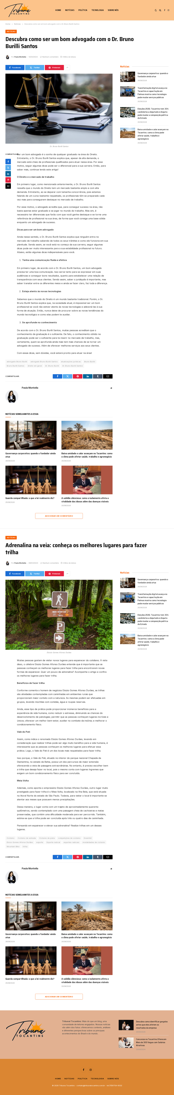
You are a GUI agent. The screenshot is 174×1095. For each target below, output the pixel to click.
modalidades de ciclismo (94, 842)
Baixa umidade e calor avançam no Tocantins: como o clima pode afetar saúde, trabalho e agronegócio (86, 455)
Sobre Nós (113, 10)
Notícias (69, 10)
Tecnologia (97, 10)
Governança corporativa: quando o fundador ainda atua (30, 455)
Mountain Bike (13, 846)
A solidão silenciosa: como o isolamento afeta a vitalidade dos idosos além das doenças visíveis (85, 499)
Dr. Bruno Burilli (52, 366)
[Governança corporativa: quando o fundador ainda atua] (31, 435)
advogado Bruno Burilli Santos (44, 361)
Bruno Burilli (89, 361)
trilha (25, 846)
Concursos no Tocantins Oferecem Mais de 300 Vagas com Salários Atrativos (151, 1042)
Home (58, 10)
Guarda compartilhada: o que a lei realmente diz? (29, 498)
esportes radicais (71, 842)
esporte (39, 842)
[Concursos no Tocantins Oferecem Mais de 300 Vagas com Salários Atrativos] (126, 1043)
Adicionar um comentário (59, 516)
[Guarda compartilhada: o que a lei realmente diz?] (31, 480)
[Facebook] (8, 161)
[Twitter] (8, 167)
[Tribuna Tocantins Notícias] (18, 10)
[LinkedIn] (8, 173)
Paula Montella (20, 57)
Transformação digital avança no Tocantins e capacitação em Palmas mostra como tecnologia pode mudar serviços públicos (152, 93)
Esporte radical (53, 842)
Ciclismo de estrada (27, 838)
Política (82, 10)
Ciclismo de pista (47, 838)
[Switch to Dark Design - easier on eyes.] (155, 10)
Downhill (87, 838)
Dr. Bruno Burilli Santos (72, 366)
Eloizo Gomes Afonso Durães (20, 842)
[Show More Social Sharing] (67, 67)
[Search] (160, 10)
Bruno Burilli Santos (15, 366)
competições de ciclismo (69, 838)
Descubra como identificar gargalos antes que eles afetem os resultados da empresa (152, 1025)
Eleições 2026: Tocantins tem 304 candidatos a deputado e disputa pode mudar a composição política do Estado (153, 113)
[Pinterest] (8, 179)
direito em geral (35, 366)
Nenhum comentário (50, 57)
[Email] (8, 186)
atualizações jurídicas (71, 361)
